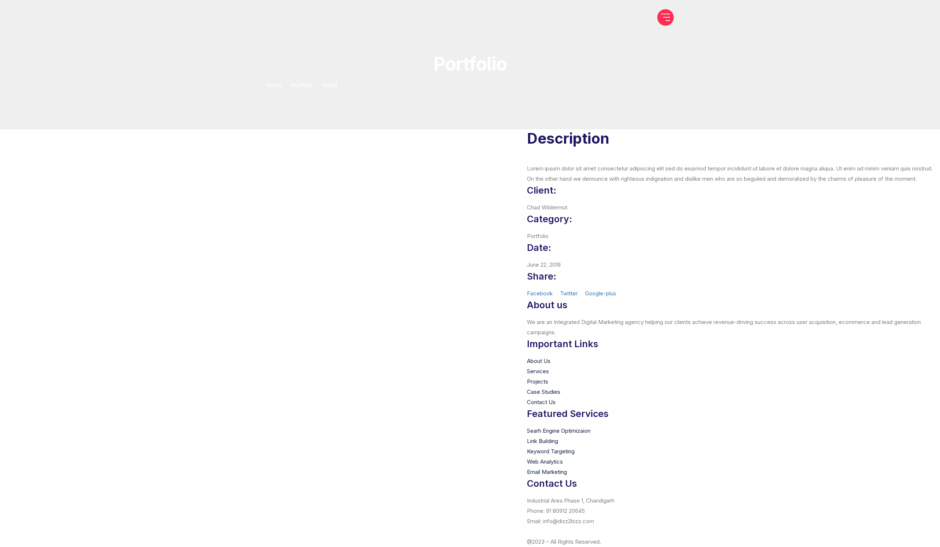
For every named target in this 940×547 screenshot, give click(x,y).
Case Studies (543, 391)
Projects (537, 381)
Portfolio (302, 85)
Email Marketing (547, 471)
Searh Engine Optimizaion (558, 430)
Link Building (542, 441)
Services (538, 371)
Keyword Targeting (551, 451)
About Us (538, 360)
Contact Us (541, 402)
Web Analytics (545, 461)
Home (274, 85)
